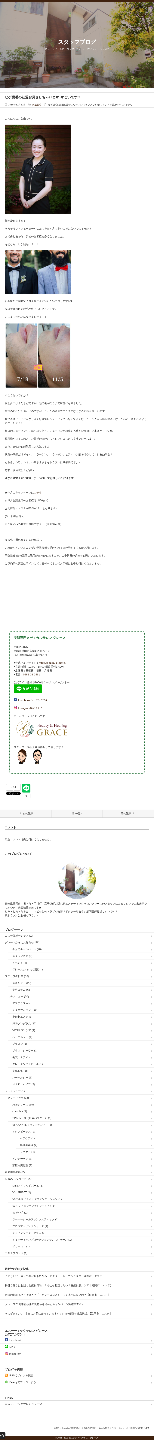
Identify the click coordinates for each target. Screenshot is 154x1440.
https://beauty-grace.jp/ (52, 662)
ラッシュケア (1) (15, 1091)
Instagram (15, 1353)
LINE (12, 1346)
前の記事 (126, 813)
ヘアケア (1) (27, 1138)
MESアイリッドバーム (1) (27, 1185)
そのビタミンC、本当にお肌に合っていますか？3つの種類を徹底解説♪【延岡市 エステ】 (58, 1313)
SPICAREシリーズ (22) (18, 1178)
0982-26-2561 (31, 674)
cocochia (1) (19, 1111)
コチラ (38, 492)
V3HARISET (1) (21, 1192)
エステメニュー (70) (17, 996)
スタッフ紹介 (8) (22, 955)
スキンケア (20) (21, 982)
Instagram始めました (30, 708)
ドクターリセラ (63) (17, 1097)
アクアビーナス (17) (24, 1131)
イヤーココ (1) (21, 1246)
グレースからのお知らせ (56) (22, 942)
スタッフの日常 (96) (17, 976)
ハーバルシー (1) (22, 1036)
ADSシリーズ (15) (23, 1104)
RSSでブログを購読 (21, 1375)
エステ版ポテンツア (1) (19, 935)
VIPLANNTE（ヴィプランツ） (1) (32, 1124)
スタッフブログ (77, 42)
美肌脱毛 (36, 104)
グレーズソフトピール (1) (27, 1064)
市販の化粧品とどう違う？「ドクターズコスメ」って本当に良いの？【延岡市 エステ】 (57, 1294)
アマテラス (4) (21, 1003)
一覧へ (79, 813)
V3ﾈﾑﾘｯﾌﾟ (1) (20, 1212)
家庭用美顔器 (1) (22, 1165)
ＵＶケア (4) (27, 1151)
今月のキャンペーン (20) (27, 949)
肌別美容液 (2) (28, 1145)
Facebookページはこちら (33, 700)
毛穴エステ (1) (21, 1057)
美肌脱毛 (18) (20, 1070)
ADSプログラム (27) (24, 1023)
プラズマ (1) (19, 1043)
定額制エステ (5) (22, 1016)
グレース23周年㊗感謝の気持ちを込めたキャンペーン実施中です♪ (44, 1304)
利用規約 (132, 1428)
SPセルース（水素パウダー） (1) (31, 1118)
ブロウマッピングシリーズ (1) (30, 1226)
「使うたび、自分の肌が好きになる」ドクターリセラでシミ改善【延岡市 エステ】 (55, 1276)
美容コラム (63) (21, 989)
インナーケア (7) (22, 1158)
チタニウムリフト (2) (25, 1009)
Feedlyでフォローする (22, 1382)
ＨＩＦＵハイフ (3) (23, 1084)
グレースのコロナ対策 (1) (27, 969)
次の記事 (28, 813)
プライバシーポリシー (116, 1428)
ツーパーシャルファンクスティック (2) (35, 1219)
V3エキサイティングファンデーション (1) (37, 1199)
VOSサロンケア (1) (23, 1030)
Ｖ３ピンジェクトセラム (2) (28, 1232)
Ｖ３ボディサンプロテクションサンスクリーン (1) (42, 1239)
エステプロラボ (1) (16, 1253)
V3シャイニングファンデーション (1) (34, 1205)
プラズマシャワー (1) (25, 1050)
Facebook (15, 1339)
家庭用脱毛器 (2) (15, 1172)
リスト (14, 787)
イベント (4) (19, 962)
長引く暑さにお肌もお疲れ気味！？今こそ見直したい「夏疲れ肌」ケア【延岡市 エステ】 (59, 1285)
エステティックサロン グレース (23, 1403)
